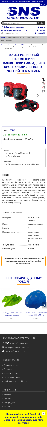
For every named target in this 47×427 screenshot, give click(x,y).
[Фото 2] (44, 83)
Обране (42, 30)
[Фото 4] (44, 91)
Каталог (10, 45)
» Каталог (6, 395)
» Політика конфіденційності (14, 381)
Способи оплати (24, 1)
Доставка (15, 1)
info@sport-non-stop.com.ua (15, 30)
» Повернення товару (11, 377)
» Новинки (6, 399)
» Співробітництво (10, 365)
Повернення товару (37, 1)
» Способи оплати (10, 373)
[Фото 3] (44, 87)
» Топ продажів (8, 403)
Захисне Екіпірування (22, 45)
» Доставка (6, 369)
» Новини (6, 407)
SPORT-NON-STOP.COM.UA (19, 338)
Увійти (42, 27)
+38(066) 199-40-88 (16, 27)
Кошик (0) (41, 33)
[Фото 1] (44, 79)
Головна (3, 45)
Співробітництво (6, 1)
